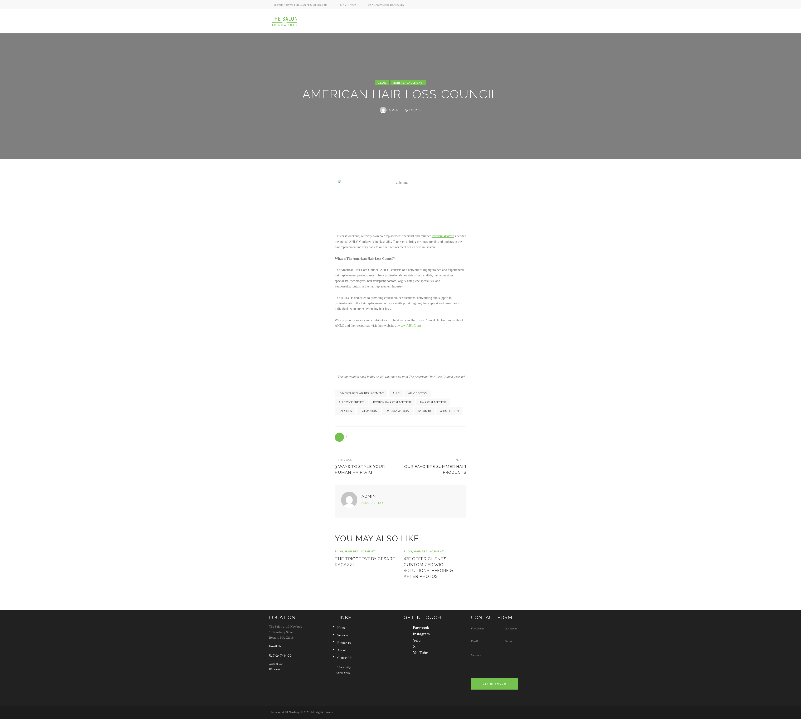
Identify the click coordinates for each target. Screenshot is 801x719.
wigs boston (449, 411)
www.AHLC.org (409, 325)
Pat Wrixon (369, 411)
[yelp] (516, 4)
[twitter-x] (523, 4)
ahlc (396, 393)
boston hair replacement (392, 402)
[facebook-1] (502, 4)
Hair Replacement (408, 82)
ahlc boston (417, 393)
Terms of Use (275, 663)
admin (368, 496)
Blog (382, 82)
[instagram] (509, 4)
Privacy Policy (343, 667)
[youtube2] (530, 4)
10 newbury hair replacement (361, 393)
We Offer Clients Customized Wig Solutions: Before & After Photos (428, 567)
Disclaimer (274, 669)
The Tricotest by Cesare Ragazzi (365, 561)
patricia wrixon (397, 411)
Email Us (275, 646)
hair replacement (433, 402)
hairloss (345, 411)
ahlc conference (351, 402)
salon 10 (424, 411)
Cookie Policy (343, 672)
